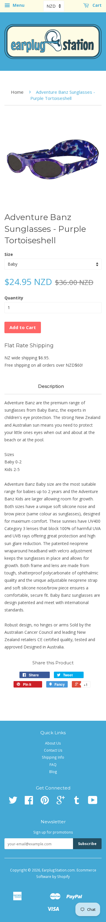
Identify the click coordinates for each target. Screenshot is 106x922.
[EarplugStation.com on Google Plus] (60, 802)
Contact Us (53, 750)
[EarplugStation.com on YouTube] (92, 802)
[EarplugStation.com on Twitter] (13, 802)
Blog (53, 771)
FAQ (53, 764)
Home (17, 92)
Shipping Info (53, 757)
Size (8, 254)
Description (51, 386)
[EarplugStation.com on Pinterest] (44, 802)
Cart (96, 5)
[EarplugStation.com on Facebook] (28, 802)
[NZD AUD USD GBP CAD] (53, 6)
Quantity (13, 298)
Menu (17, 5)
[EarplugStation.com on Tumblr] (76, 802)
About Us (53, 743)
